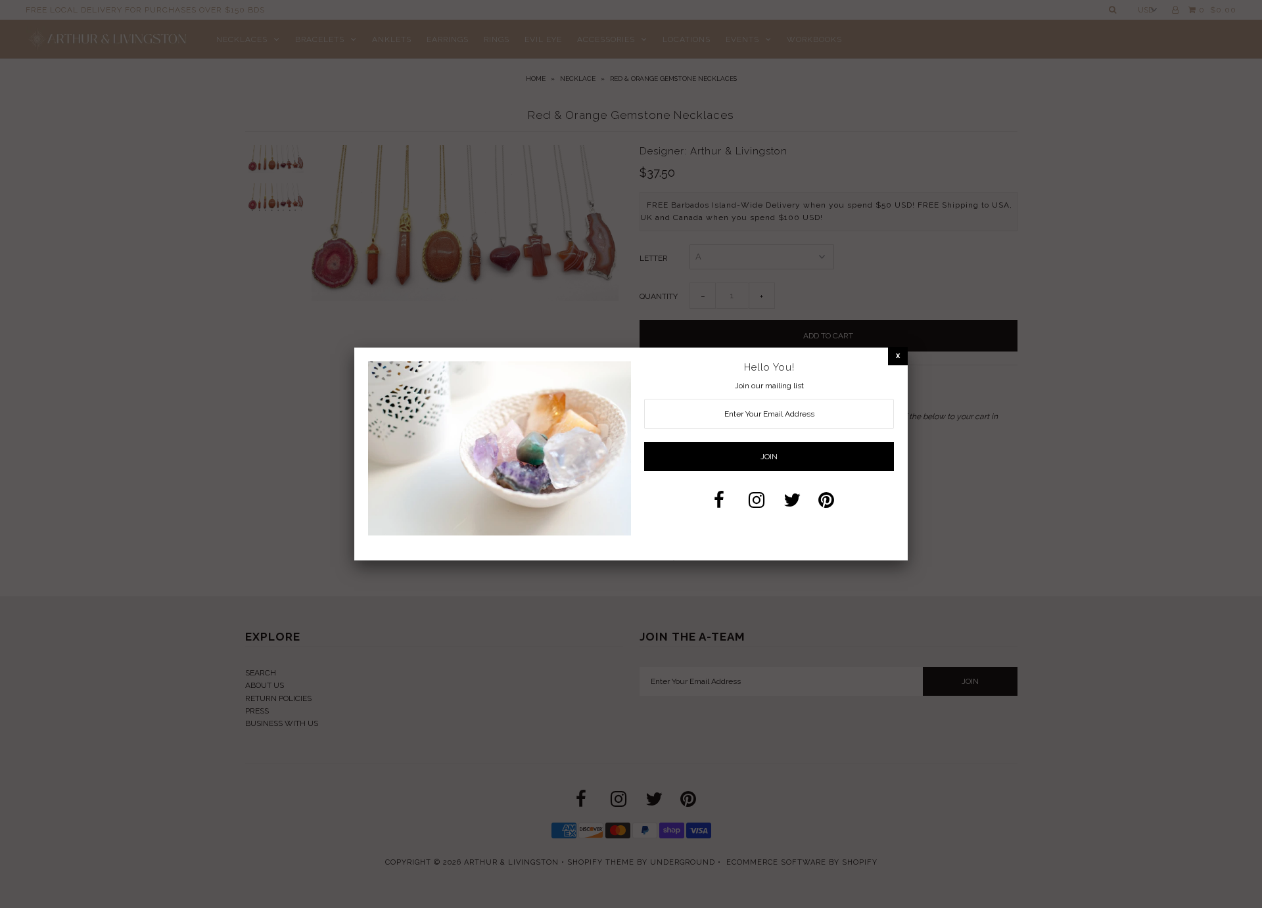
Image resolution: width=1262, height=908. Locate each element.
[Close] (898, 356)
